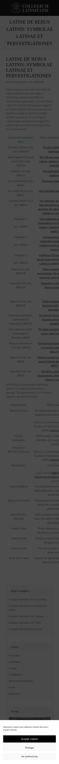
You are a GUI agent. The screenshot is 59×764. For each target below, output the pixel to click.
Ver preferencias (29, 756)
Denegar (29, 747)
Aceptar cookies (29, 739)
